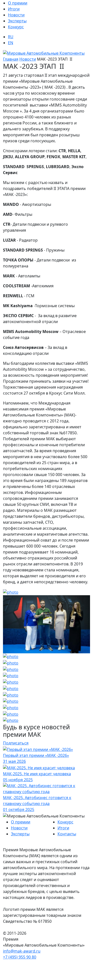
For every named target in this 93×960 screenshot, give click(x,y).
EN (10, 42)
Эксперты (17, 21)
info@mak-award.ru (21, 951)
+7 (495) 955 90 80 (19, 957)
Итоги (14, 9)
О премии (17, 3)
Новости (16, 15)
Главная (10, 59)
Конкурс (16, 27)
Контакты (67, 834)
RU (10, 36)
